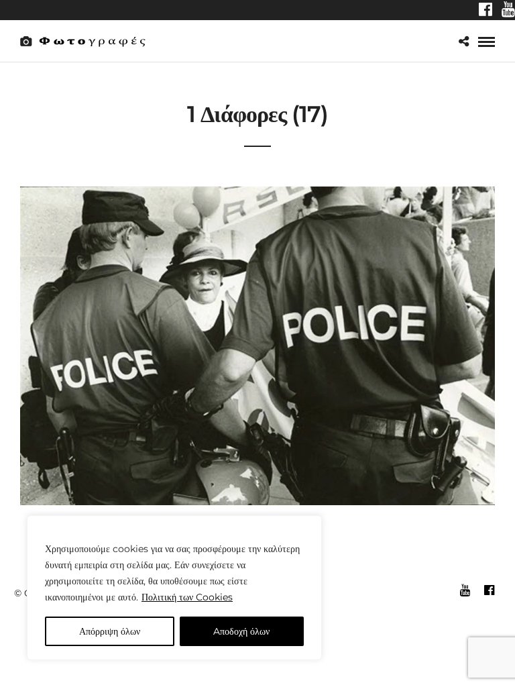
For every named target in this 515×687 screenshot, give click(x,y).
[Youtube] (508, 10)
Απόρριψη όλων (109, 631)
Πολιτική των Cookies (187, 597)
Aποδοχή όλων (241, 631)
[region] (174, 587)
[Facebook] (485, 10)
